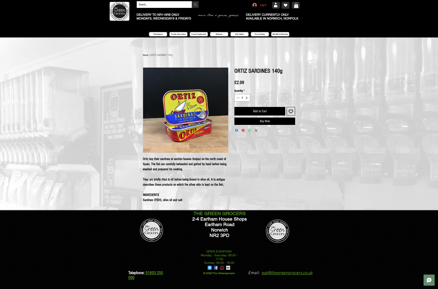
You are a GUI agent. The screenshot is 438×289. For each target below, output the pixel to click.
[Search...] (195, 4)
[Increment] (247, 97)
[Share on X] (256, 130)
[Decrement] (237, 97)
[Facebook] (216, 268)
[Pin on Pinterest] (243, 130)
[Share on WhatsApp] (250, 130)
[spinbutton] (242, 97)
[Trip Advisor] (228, 268)
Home (145, 55)
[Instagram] (222, 268)
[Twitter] (210, 268)
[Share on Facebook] (237, 130)
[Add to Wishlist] (291, 111)
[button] (296, 5)
